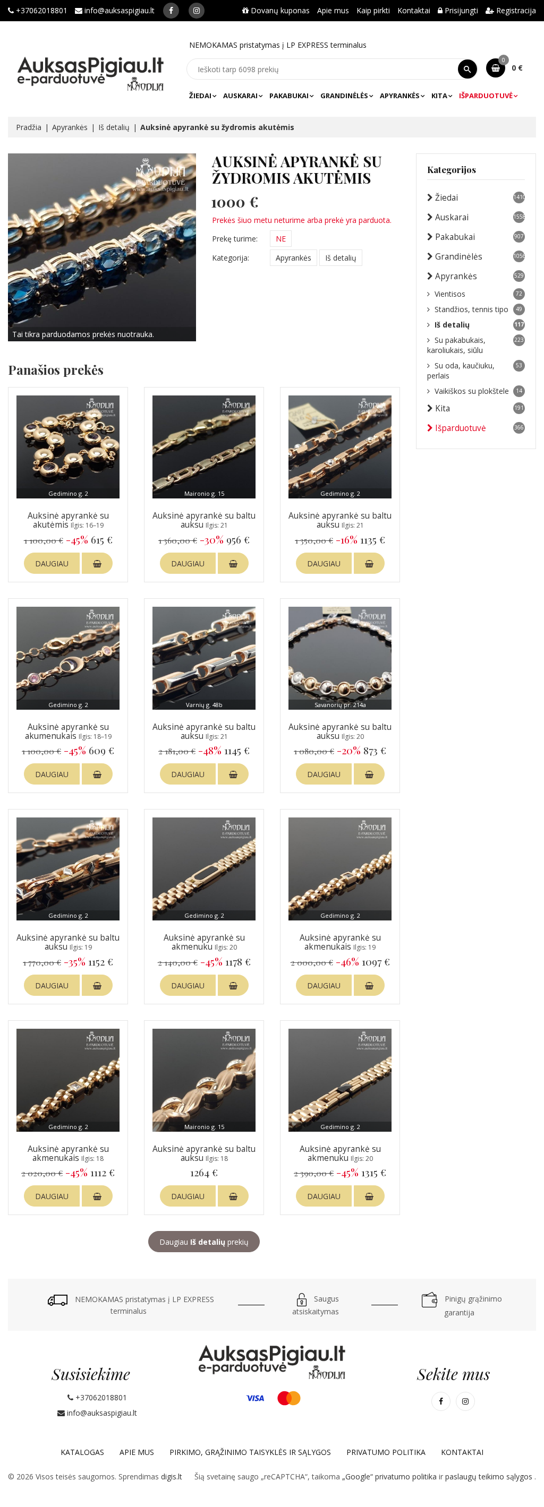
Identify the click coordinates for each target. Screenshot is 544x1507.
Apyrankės (400, 95)
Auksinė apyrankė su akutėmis (68, 520)
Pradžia (28, 127)
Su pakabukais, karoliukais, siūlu (475, 345)
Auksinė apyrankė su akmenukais (340, 942)
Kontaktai (413, 10)
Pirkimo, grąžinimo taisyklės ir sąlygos (250, 1452)
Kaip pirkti (373, 10)
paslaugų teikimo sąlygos (489, 1476)
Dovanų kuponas (279, 10)
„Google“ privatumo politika (390, 1476)
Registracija (515, 10)
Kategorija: (230, 258)
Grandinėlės (344, 95)
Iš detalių (114, 127)
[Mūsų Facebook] (171, 11)
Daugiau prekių (204, 1242)
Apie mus (333, 10)
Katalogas (82, 1452)
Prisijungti (460, 10)
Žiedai (200, 95)
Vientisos (478, 294)
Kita (439, 95)
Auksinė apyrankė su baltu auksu (204, 520)
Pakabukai (289, 95)
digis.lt (171, 1476)
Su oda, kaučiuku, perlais (474, 370)
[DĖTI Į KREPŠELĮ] (97, 563)
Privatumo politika (386, 1452)
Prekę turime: (235, 239)
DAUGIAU (52, 563)
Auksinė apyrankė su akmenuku (204, 942)
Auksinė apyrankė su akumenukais (68, 731)
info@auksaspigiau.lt (118, 10)
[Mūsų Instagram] (197, 11)
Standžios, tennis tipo (478, 309)
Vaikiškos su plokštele (478, 391)
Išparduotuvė (486, 95)
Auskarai (240, 95)
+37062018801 (40, 10)
